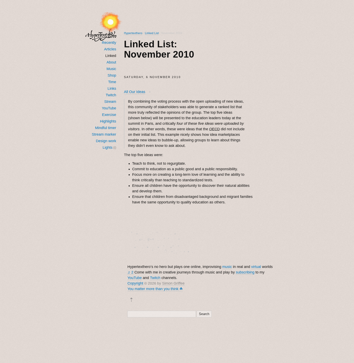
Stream (110, 102)
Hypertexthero (133, 33)
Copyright (135, 283)
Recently (109, 43)
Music (111, 69)
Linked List (152, 33)
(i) (114, 147)
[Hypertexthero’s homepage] (101, 34)
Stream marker (104, 134)
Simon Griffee (173, 283)
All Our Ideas (134, 92)
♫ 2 (130, 272)
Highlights (108, 121)
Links (112, 88)
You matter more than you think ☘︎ (155, 289)
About (111, 62)
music (227, 267)
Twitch (111, 95)
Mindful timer (105, 128)
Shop (112, 75)
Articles (110, 49)
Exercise (109, 115)
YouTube (109, 108)
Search (204, 314)
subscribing (245, 272)
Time (112, 82)
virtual (256, 267)
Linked (110, 56)
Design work (106, 141)
